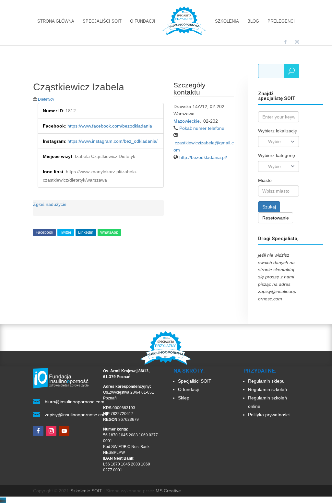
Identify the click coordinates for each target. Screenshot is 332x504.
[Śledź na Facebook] (38, 431)
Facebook (44, 232)
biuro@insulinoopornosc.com (74, 401)
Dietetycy (46, 99)
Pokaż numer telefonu (201, 128)
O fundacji (188, 389)
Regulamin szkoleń (268, 389)
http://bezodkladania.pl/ (203, 157)
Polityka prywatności (269, 414)
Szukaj (269, 206)
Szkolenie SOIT (86, 490)
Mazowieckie (186, 121)
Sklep (183, 397)
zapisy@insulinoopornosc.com (76, 414)
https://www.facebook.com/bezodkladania (109, 126)
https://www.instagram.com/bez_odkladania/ (112, 141)
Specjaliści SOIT (194, 381)
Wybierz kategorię (276, 155)
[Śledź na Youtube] (64, 431)
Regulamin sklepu (266, 381)
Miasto (265, 180)
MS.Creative (168, 490)
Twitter (65, 232)
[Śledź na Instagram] (51, 431)
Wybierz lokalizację (277, 130)
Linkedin (85, 232)
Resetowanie (275, 217)
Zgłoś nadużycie (49, 204)
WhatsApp (109, 232)
